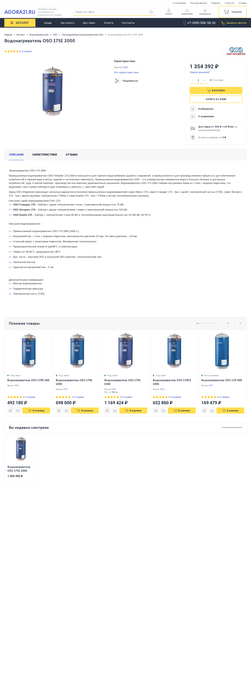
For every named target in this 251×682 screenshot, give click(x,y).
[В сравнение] (18, 410)
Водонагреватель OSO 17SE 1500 (122, 382)
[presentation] (29, 373)
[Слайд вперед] (240, 323)
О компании (179, 3)
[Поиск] (151, 12)
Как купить (67, 22)
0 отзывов (25, 51)
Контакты (128, 22)
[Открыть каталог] (12, 23)
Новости (229, 3)
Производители (198, 3)
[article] (29, 373)
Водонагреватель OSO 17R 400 (221, 380)
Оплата (108, 22)
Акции (48, 22)
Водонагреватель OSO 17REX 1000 (172, 382)
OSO (125, 67)
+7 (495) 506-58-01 (201, 23)
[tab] (16, 154)
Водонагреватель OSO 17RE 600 (28, 380)
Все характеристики (126, 72)
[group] (233, 12)
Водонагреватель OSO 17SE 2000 (18, 468)
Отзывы (243, 3)
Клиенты (215, 3)
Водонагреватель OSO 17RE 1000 (74, 382)
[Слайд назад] (227, 323)
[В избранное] (10, 410)
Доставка (89, 22)
